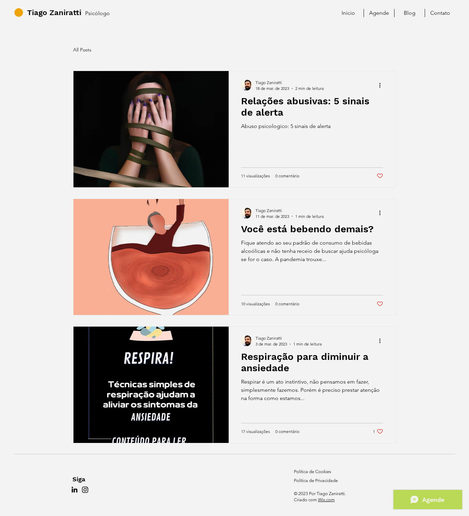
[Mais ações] (382, 85)
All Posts (82, 50)
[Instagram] (85, 489)
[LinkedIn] (74, 489)
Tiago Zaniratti (54, 12)
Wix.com (326, 499)
